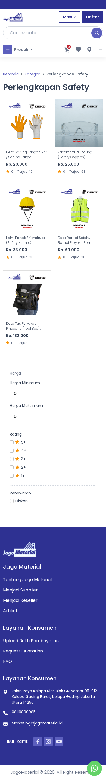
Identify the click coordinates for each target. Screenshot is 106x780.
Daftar (92, 17)
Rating (16, 434)
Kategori (32, 74)
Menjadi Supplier (20, 590)
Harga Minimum (25, 383)
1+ (23, 475)
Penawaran (20, 493)
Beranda (11, 74)
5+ (23, 442)
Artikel (10, 611)
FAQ (7, 661)
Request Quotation (23, 651)
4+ (23, 450)
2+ (23, 467)
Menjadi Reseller (20, 600)
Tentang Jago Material (27, 579)
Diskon (21, 501)
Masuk (69, 17)
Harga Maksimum (26, 405)
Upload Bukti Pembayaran (31, 641)
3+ (23, 459)
